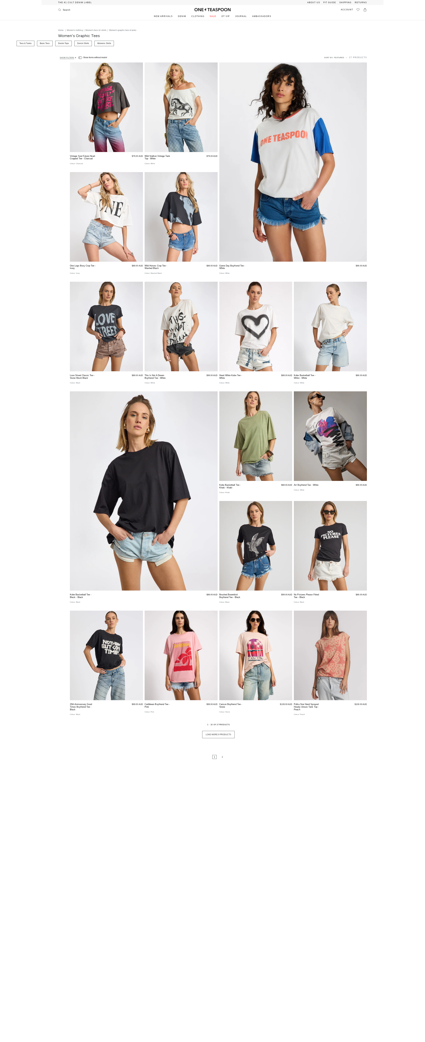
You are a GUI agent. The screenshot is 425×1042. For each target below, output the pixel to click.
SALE (213, 16)
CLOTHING (197, 16)
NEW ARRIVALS (163, 16)
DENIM (182, 16)
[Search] (59, 9)
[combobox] (76, 9)
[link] (204, 757)
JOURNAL (241, 16)
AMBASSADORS (261, 16)
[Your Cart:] (365, 10)
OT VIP (225, 16)
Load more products (218, 734)
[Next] (232, 757)
